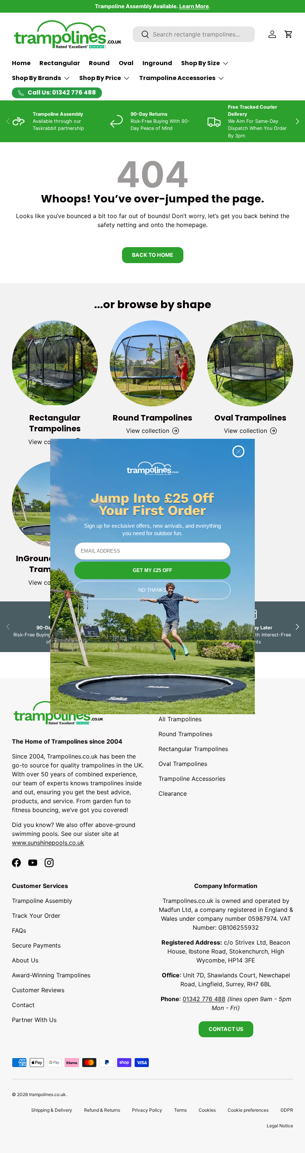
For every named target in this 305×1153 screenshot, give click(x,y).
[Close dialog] (238, 451)
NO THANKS (152, 590)
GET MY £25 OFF (152, 570)
